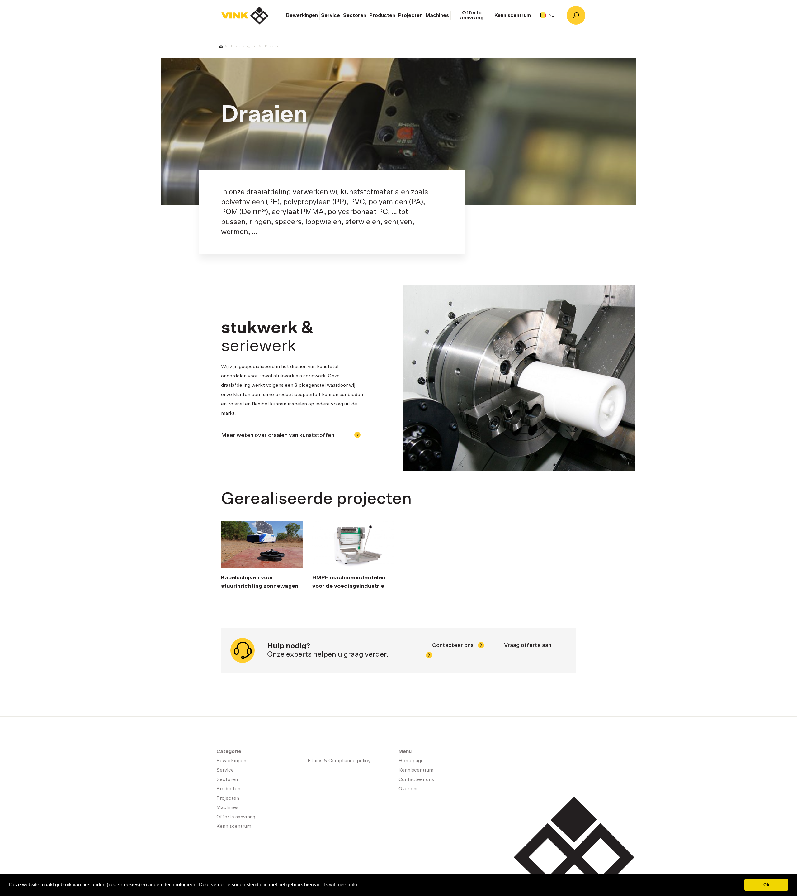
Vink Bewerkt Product (221, 46)
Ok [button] (766, 884)
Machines (437, 15)
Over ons (408, 788)
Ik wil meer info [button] (340, 884)
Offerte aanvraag (471, 15)
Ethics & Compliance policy (339, 760)
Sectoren (354, 15)
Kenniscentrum (512, 15)
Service (330, 15)
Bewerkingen (302, 15)
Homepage (245, 16)
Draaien (272, 46)
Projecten (410, 15)
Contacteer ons (453, 645)
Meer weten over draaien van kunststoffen (278, 435)
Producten (382, 15)
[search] (576, 15)
